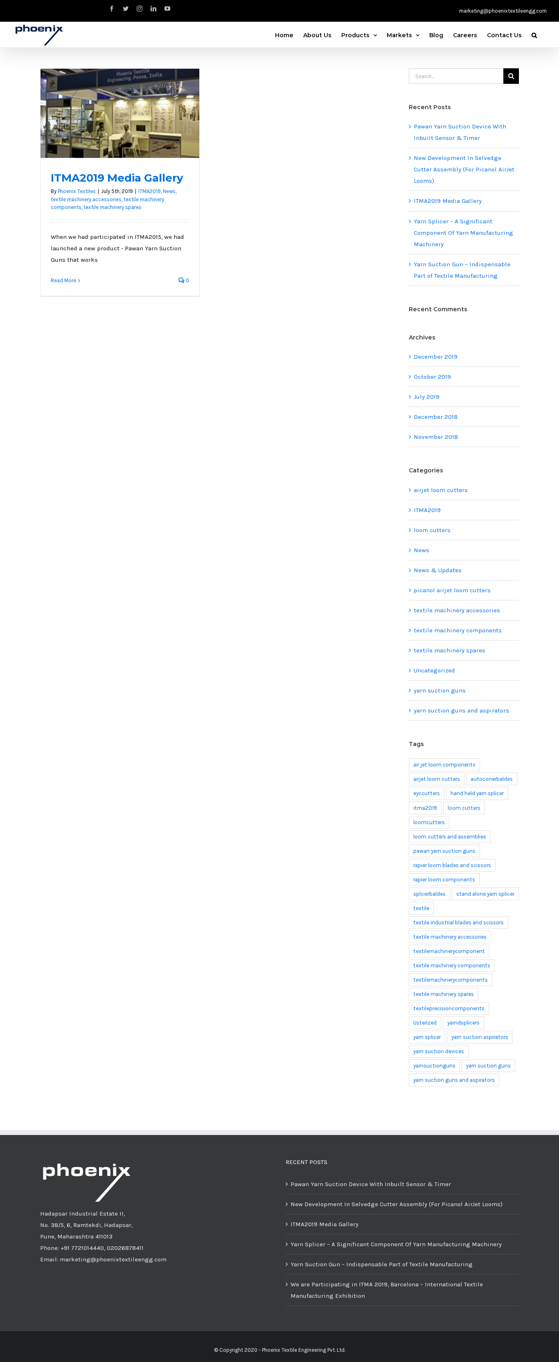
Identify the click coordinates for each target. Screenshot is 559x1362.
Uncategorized (434, 670)
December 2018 (436, 416)
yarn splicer (427, 1037)
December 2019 (436, 356)
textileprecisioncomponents (449, 1008)
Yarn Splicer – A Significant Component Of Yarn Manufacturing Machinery (463, 233)
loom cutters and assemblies (449, 837)
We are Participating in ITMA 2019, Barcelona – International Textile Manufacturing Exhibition (387, 1290)
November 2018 (436, 437)
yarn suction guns (440, 690)
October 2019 (432, 376)
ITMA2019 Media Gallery (117, 177)
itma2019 (425, 808)
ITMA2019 (149, 191)
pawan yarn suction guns (444, 851)
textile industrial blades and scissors (458, 922)
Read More (63, 280)
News (169, 191)
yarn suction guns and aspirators (461, 710)
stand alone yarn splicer (485, 894)
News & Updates (438, 570)
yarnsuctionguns (434, 1066)
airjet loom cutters (441, 490)
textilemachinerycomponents (450, 980)
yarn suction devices (438, 1051)
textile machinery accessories (86, 199)
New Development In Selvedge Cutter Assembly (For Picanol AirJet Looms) (464, 169)
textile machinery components (458, 630)
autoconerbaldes (492, 779)
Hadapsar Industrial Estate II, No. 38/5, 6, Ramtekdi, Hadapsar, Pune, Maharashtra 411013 (86, 1225)
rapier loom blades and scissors (452, 865)
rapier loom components (444, 880)
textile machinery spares (112, 207)
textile (421, 908)
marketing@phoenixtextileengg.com (503, 11)
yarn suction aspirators (479, 1037)
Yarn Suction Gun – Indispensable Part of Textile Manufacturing (382, 1264)
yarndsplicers (463, 1023)
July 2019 (427, 396)
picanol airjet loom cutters (452, 590)
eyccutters (426, 793)
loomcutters (429, 822)
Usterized (425, 1023)
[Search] (534, 34)
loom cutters (432, 530)
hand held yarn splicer (477, 793)
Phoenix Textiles (77, 191)
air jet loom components (444, 765)
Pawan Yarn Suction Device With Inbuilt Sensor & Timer (371, 1184)
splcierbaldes (429, 894)
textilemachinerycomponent (449, 951)
